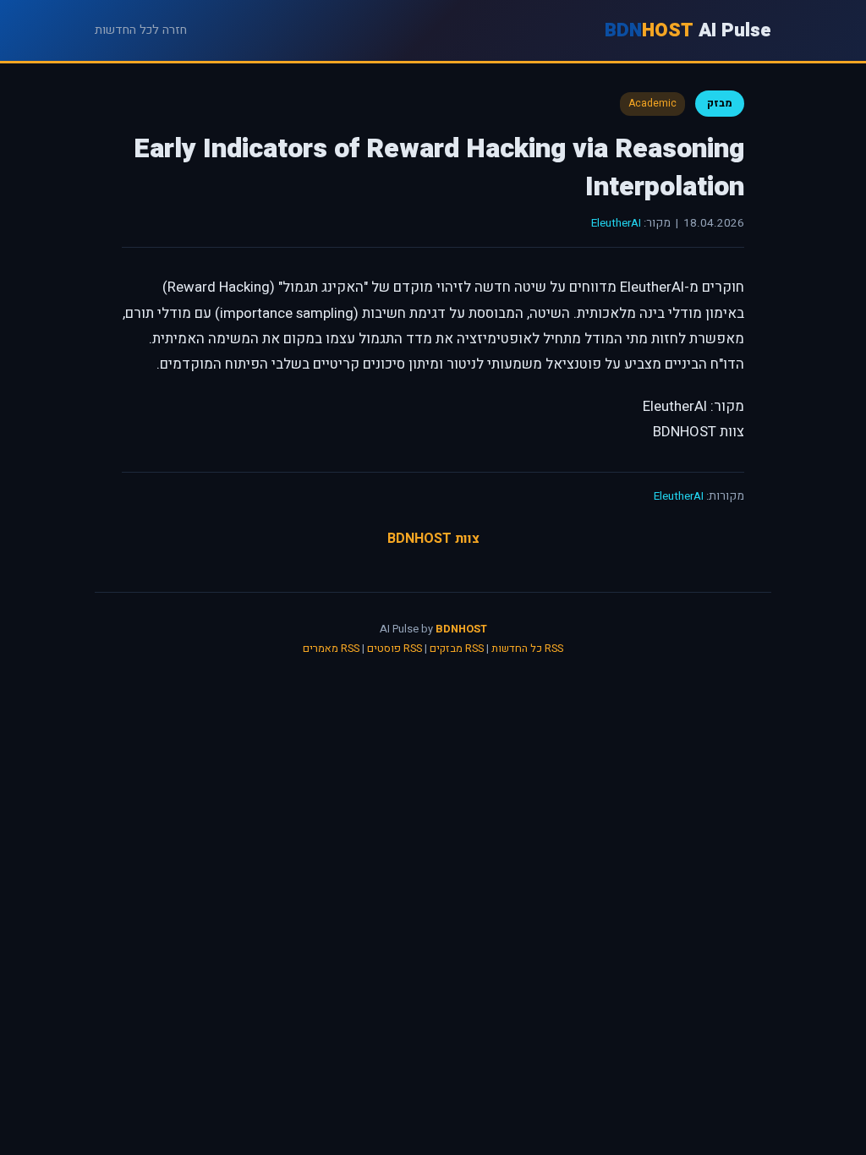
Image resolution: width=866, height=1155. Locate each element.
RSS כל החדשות (527, 648)
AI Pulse (688, 30)
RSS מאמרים (331, 648)
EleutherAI (616, 223)
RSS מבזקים (457, 648)
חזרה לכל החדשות (141, 30)
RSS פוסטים (394, 648)
